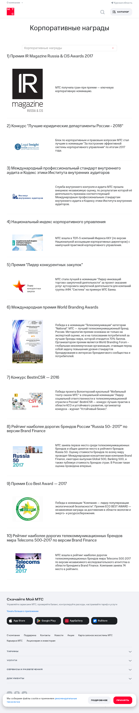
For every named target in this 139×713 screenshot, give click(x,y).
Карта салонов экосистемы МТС (95, 635)
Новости (58, 635)
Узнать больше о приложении (22, 611)
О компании (13, 635)
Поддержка (30, 635)
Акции (70, 635)
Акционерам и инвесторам (41, 641)
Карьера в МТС (15, 641)
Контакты (45, 635)
